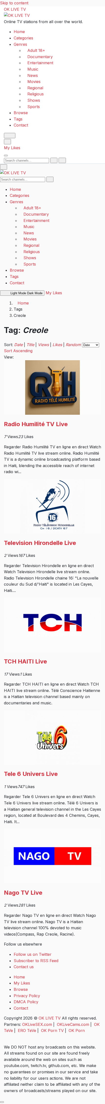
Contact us (24, 966)
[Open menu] (6, 155)
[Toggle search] (7, 141)
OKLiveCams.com (73, 1024)
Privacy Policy (27, 995)
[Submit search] (53, 160)
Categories (23, 38)
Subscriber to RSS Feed (36, 960)
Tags (18, 119)
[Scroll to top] (2, 1102)
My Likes (12, 147)
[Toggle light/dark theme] (9, 135)
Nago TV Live (23, 892)
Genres (20, 44)
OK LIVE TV (15, 9)
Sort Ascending (18, 350)
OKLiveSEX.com (37, 1024)
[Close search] (62, 160)
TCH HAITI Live (25, 661)
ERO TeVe (27, 1030)
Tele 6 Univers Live (31, 773)
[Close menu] (3, 167)
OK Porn (77, 1030)
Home (19, 31)
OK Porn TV (52, 1030)
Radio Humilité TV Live (36, 424)
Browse (21, 112)
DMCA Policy (26, 1001)
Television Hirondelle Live (40, 542)
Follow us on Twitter (33, 954)
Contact (21, 125)
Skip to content (14, 2)
